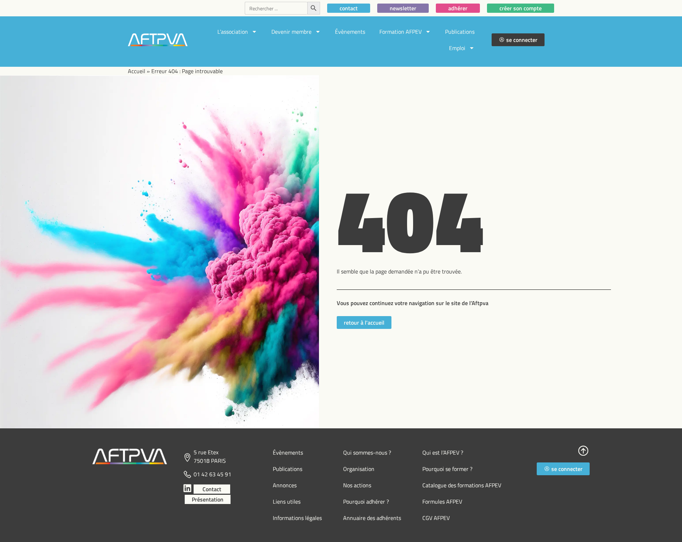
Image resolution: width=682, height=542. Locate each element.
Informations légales (297, 518)
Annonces (285, 485)
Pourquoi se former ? (447, 469)
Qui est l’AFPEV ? (442, 452)
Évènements (350, 31)
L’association (232, 31)
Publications (460, 31)
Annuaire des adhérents (372, 518)
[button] (563, 468)
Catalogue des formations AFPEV (461, 485)
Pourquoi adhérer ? (366, 501)
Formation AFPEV (400, 31)
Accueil (136, 71)
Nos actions (357, 485)
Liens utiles (287, 501)
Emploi (457, 48)
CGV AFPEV (436, 518)
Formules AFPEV (442, 501)
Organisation (358, 469)
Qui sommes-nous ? (367, 452)
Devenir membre (291, 31)
